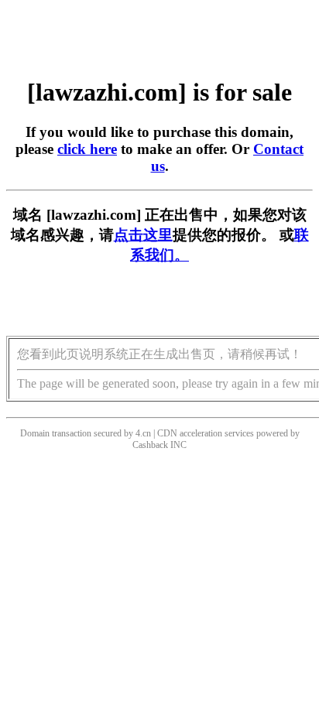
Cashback (150, 445)
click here (87, 149)
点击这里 (143, 235)
